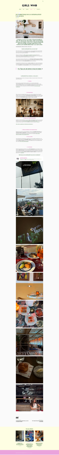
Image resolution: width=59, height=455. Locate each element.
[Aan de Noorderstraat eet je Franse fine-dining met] (29, 369)
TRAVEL (27, 9)
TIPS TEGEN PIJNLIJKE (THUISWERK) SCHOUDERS (37, 421)
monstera (38, 121)
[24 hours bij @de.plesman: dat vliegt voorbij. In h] (29, 342)
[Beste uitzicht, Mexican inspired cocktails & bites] (29, 202)
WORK (31, 9)
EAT (23, 9)
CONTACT (38, 9)
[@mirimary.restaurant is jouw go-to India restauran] (29, 286)
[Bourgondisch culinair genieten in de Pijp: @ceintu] (29, 258)
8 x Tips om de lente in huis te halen (29, 69)
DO (34, 9)
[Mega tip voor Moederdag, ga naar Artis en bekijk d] (29, 230)
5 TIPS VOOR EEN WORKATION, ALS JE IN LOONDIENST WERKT (22, 421)
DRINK (20, 9)
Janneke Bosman (17, 17)
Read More (39, 446)
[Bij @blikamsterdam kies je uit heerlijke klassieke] (29, 314)
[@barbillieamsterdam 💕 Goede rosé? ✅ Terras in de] (29, 397)
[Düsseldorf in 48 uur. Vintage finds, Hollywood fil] (29, 174)
